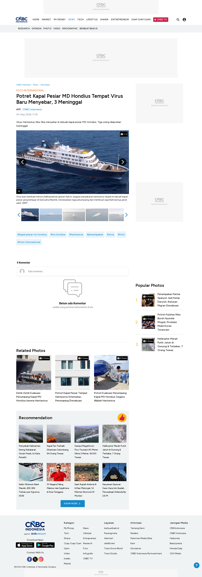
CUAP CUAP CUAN (141, 19)
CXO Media (175, 553)
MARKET (46, 19)
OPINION (36, 28)
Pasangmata (110, 533)
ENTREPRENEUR (120, 19)
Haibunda (175, 538)
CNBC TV (162, 19)
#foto (121, 234)
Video (67, 553)
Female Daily (176, 548)
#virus (110, 234)
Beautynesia (176, 543)
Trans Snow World (113, 548)
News (35, 85)
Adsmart (108, 538)
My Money (69, 528)
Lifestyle (87, 533)
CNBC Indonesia (23, 85)
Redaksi (134, 533)
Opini (66, 548)
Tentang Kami (138, 528)
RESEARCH (24, 28)
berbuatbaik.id (111, 528)
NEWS (71, 19)
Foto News (45, 85)
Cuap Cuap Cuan (72, 543)
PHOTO (47, 28)
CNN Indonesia (177, 528)
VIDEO (56, 28)
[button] (23, 162)
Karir (133, 543)
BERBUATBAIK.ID (89, 28)
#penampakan (95, 234)
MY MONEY (60, 19)
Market (67, 563)
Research (87, 543)
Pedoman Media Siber (141, 538)
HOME (36, 19)
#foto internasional (29, 242)
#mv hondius (58, 234)
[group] (27, 214)
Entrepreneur (89, 538)
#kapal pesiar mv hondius (32, 234)
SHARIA (104, 19)
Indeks (67, 558)
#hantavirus (76, 234)
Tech (66, 533)
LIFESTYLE (92, 19)
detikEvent (109, 543)
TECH (80, 19)
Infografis (88, 553)
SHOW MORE (71, 503)
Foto (85, 548)
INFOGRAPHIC (70, 28)
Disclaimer (136, 548)
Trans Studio (110, 553)
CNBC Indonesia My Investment (146, 553)
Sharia (67, 538)
